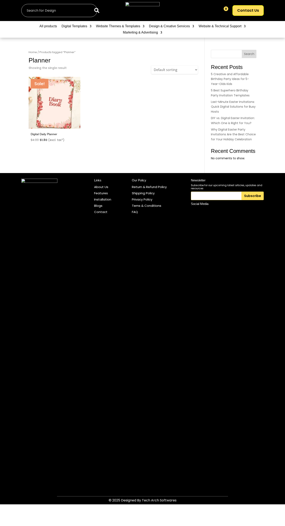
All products (48, 26)
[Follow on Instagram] (195, 211)
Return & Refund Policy (149, 187)
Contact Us (248, 10)
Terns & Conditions (146, 205)
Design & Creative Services (169, 26)
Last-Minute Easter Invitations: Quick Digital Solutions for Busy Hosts (233, 107)
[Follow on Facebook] (204, 211)
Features (101, 193)
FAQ (135, 212)
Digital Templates (74, 26)
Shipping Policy (143, 193)
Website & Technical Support (220, 26)
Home (33, 52)
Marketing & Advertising (140, 32)
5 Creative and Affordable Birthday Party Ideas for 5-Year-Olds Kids (230, 79)
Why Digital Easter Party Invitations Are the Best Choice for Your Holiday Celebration (233, 134)
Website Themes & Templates (118, 26)
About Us (101, 187)
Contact (100, 212)
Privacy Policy (142, 199)
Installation (102, 199)
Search (249, 54)
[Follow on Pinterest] (214, 211)
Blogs (98, 205)
